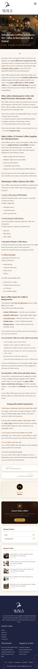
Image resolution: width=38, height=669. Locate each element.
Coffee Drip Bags (9, 255)
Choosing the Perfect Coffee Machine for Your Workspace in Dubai (22, 570)
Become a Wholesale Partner (9, 647)
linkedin (25, 662)
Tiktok (31, 662)
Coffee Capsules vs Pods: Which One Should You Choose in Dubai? (22, 562)
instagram (18, 662)
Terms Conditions (24, 652)
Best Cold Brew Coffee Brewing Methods (21, 576)
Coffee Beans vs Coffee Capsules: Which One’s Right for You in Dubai (21, 555)
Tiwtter (10, 662)
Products (4, 634)
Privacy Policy (23, 654)
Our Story (19, 520)
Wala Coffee (8, 423)
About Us (4, 632)
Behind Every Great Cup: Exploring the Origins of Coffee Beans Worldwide (23, 585)
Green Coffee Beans (10, 195)
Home (3, 24)
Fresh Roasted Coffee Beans (13, 218)
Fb (6, 662)
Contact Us (4, 639)
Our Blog (3, 637)
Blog (8, 24)
